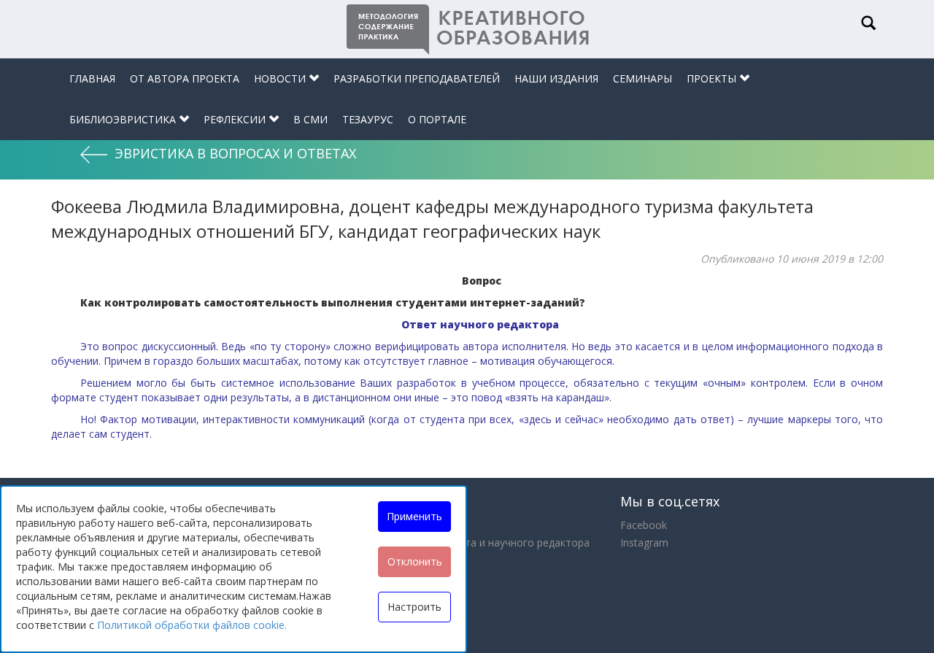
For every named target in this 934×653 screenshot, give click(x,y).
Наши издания (556, 78)
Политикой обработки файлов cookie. (192, 625)
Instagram (644, 542)
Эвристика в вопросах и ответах (235, 153)
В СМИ (310, 119)
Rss (344, 612)
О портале (437, 119)
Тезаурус (367, 119)
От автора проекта (184, 78)
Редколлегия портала (390, 577)
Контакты (360, 595)
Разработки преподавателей (416, 78)
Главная (92, 78)
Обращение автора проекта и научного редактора (463, 542)
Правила (357, 560)
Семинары (642, 78)
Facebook (643, 525)
